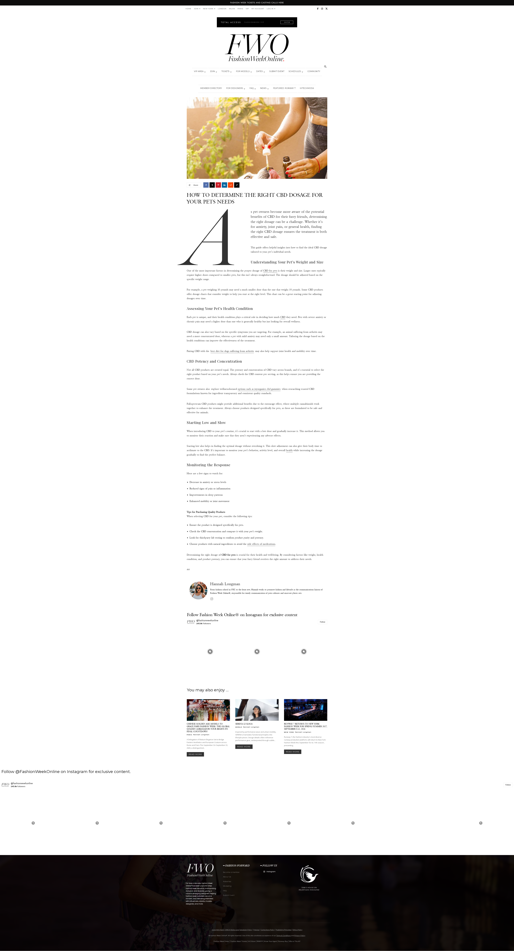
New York (208, 9)
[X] (326, 9)
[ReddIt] (230, 185)
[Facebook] (318, 9)
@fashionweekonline (207, 620)
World (238, 727)
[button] (325, 67)
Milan (232, 9)
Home (188, 9)
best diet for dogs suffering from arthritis (232, 351)
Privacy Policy (299, 936)
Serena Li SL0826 (244, 724)
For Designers (234, 88)
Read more (195, 754)
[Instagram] (322, 9)
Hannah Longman (225, 584)
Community (313, 71)
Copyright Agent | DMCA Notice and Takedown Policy (232, 930)
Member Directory (211, 88)
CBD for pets (270, 270)
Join (196, 9)
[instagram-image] (210, 651)
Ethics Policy (297, 930)
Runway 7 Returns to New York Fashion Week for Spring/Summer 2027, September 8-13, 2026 (305, 726)
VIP (247, 9)
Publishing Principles (283, 930)
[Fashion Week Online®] (257, 48)
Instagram (271, 871)
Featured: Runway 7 (284, 88)
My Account (258, 9)
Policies (256, 930)
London (222, 9)
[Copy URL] (236, 185)
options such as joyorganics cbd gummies (259, 388)
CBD (282, 317)
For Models (243, 71)
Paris (240, 9)
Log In (270, 9)
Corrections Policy (268, 930)
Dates (259, 71)
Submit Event (276, 71)
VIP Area (198, 71)
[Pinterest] (218, 185)
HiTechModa (307, 88)
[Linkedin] (224, 185)
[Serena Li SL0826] (257, 710)
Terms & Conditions (283, 936)
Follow (322, 622)
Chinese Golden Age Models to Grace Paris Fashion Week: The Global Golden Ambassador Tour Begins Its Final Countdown (208, 728)
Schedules (295, 71)
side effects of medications (261, 543)
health (289, 450)
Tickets (225, 71)
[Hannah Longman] (198, 591)
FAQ (252, 88)
